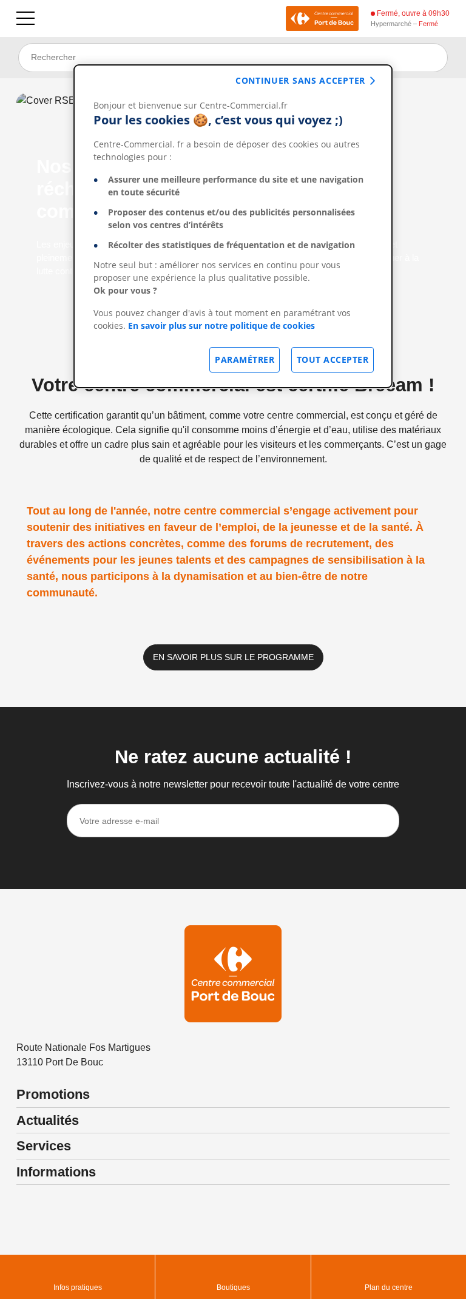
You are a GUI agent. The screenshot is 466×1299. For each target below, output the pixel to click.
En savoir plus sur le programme (233, 657)
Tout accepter (333, 359)
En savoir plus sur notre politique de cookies (221, 325)
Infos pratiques (77, 1287)
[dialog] (233, 226)
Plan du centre (389, 1287)
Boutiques (233, 1287)
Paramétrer (244, 359)
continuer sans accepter (300, 80)
